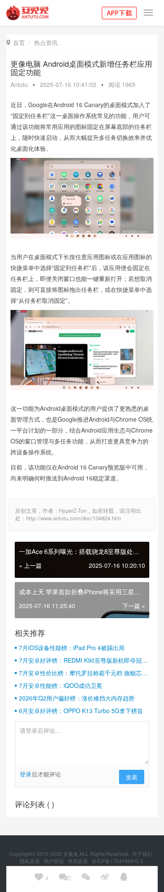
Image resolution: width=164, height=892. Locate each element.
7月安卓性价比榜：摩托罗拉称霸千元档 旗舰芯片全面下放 (83, 673)
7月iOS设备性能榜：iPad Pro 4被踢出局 (71, 647)
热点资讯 (46, 42)
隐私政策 (30, 860)
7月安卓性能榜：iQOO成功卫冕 (60, 685)
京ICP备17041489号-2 (117, 860)
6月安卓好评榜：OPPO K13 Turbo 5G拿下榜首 (81, 710)
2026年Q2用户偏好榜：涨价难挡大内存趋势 (77, 698)
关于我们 (142, 853)
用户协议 (54, 860)
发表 (132, 777)
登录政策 (78, 860)
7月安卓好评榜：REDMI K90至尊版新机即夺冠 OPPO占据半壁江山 (80, 660)
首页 (15, 42)
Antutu (19, 84)
